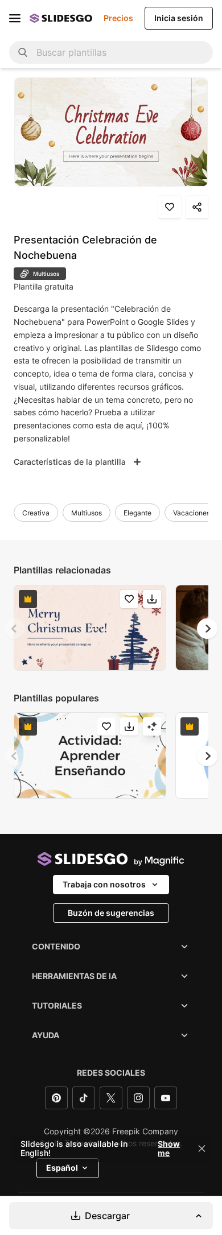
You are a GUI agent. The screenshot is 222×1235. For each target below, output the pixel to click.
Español (62, 1167)
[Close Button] (202, 1148)
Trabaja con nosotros (104, 884)
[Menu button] (14, 18)
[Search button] (22, 52)
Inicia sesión (178, 18)
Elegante (137, 513)
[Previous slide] (15, 628)
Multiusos (86, 513)
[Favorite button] (169, 207)
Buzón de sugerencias (111, 913)
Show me (169, 1148)
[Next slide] (207, 628)
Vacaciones (191, 513)
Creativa (36, 513)
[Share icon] (197, 207)
